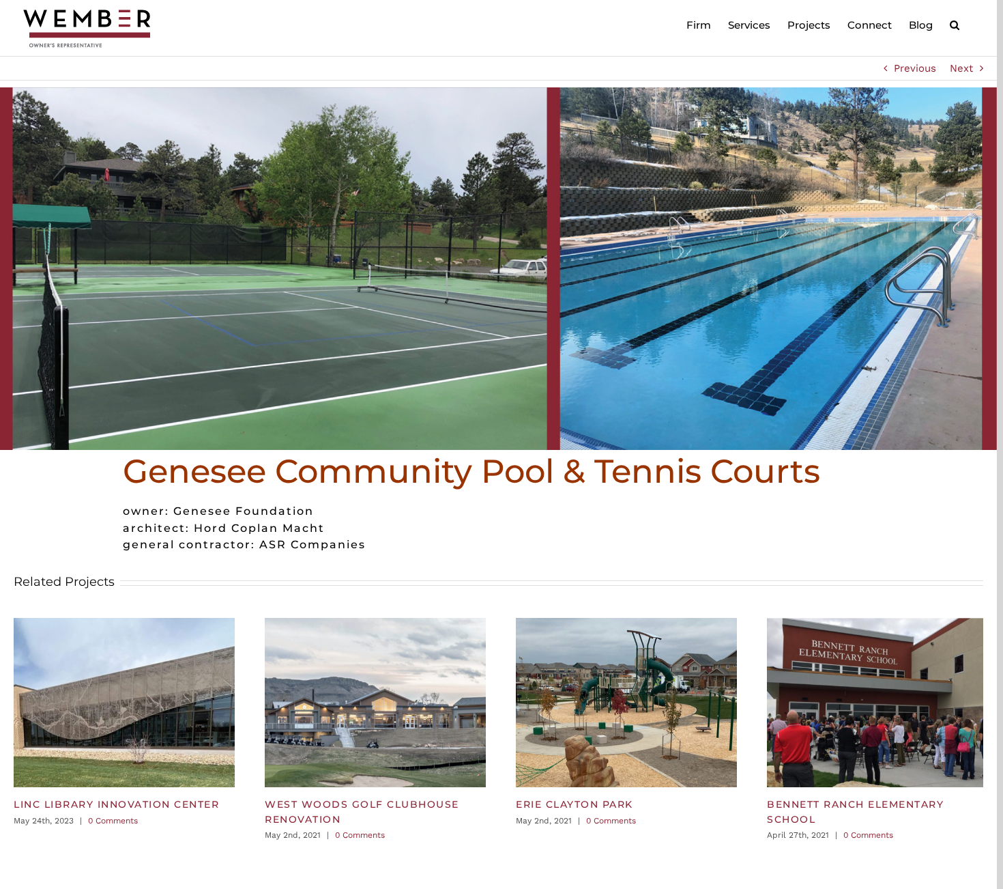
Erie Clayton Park (574, 804)
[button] (954, 24)
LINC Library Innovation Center (116, 804)
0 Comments (113, 820)
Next (961, 68)
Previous (915, 68)
